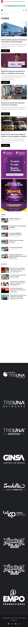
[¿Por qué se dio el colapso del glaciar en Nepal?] (5, 277)
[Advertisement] (14, 317)
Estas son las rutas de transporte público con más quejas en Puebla (13, 135)
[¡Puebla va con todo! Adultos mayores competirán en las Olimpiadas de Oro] (5, 283)
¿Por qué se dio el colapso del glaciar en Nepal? (18, 275)
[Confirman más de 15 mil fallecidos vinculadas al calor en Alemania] (5, 290)
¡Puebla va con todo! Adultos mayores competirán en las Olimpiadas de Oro (17, 283)
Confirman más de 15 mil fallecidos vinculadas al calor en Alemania (18, 290)
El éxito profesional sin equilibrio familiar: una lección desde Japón (18, 256)
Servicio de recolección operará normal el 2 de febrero (12, 104)
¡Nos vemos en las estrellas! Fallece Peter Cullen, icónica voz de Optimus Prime (17, 269)
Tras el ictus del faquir (15, 247)
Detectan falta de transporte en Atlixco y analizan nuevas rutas (13, 72)
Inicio (3, 14)
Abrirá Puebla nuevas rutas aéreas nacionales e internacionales (14, 41)
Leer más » (5, 50)
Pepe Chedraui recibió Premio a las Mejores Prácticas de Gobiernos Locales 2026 (18, 297)
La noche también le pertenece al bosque (15, 233)
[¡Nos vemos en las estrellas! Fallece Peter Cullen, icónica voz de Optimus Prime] (5, 270)
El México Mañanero (15, 219)
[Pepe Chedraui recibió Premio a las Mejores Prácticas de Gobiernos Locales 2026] (5, 297)
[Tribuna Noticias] (14, 6)
